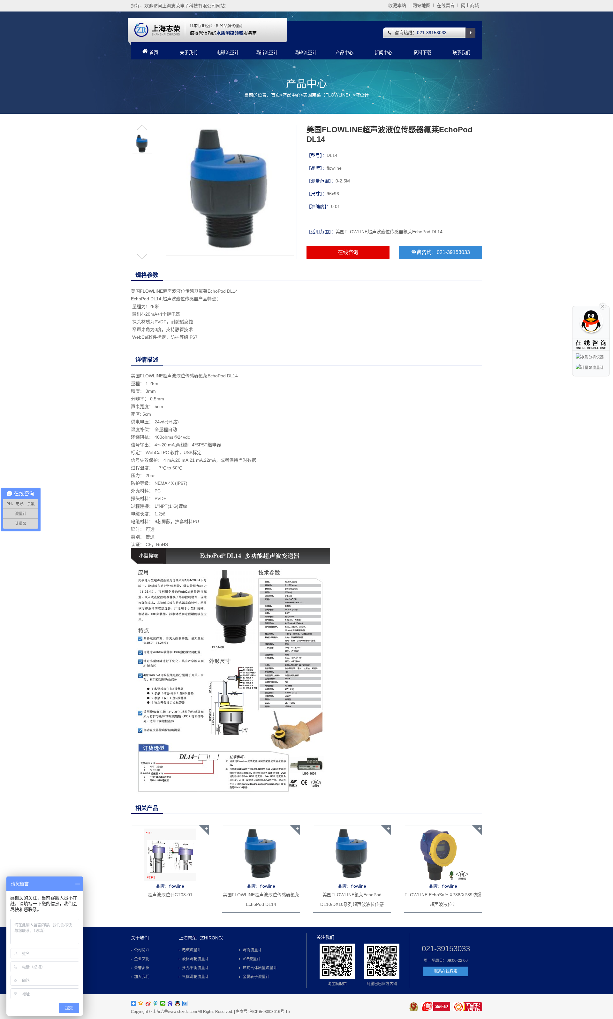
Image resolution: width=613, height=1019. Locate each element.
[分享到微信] (163, 1003)
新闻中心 (383, 52)
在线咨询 (348, 252)
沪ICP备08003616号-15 (269, 1011)
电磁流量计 (227, 52)
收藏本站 (397, 5)
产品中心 (344, 52)
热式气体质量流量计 (260, 968)
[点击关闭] (603, 306)
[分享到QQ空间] (141, 1003)
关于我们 (189, 52)
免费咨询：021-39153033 (440, 252)
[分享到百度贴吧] (185, 1003)
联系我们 (461, 52)
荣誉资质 (141, 968)
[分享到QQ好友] (177, 1003)
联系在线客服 (445, 971)
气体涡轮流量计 (195, 977)
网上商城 (470, 5)
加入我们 (141, 977)
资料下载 (422, 52)
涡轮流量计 (305, 52)
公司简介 (141, 950)
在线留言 (446, 5)
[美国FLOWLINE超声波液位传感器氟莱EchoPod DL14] (230, 192)
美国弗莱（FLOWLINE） (328, 94)
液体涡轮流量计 (195, 959)
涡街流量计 (266, 52)
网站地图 (421, 5)
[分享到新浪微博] (148, 1003)
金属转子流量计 (256, 977)
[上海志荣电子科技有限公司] (157, 30)
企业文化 (141, 959)
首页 (153, 52)
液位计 (362, 94)
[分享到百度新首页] (170, 1003)
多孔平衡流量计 (195, 968)
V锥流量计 (252, 959)
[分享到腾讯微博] (155, 1003)
